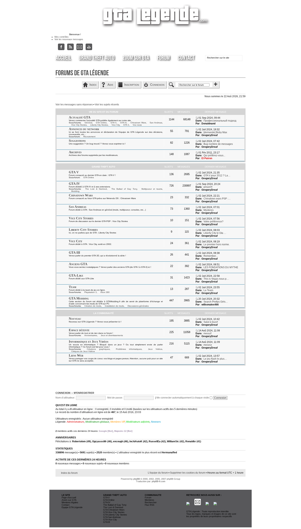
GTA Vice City (110, 519)
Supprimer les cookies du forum (187, 472)
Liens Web (76, 355)
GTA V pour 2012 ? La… (217, 175)
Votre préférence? (213, 221)
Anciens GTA (78, 264)
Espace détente (79, 330)
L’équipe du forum (158, 472)
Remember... (211, 255)
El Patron (206, 158)
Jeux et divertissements (112, 335)
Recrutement (89, 136)
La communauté (103, 313)
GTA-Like (76, 275)
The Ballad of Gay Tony (124, 189)
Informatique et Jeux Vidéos (88, 341)
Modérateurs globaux (97, 421)
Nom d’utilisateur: (65, 397)
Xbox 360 (105, 292)
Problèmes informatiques (129, 349)
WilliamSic (173, 441)
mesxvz (208, 344)
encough (118, 441)
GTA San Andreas (112, 517)
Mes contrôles (61, 37)
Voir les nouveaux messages (68, 39)
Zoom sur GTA (135, 58)
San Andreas (156, 123)
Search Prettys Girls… (216, 301)
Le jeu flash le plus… (215, 358)
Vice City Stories (79, 125)
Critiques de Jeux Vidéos (83, 351)
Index (92, 84)
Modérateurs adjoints (138, 421)
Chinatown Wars (138, 123)
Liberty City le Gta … (215, 233)
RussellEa (155, 441)
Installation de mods (114, 306)
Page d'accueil (69, 497)
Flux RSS (149, 505)
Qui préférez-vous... (214, 155)
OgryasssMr (99, 441)
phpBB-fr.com (158, 481)
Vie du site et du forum (103, 112)
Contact (186, 58)
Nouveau (75, 318)
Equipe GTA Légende (72, 507)
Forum (163, 58)
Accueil (63, 58)
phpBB (136, 479)
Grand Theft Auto (96, 58)
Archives (75, 152)
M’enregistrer (84, 393)
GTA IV (123, 123)
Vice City (116, 125)
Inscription (131, 84)
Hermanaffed (169, 452)
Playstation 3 (90, 292)
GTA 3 (126, 125)
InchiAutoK (135, 441)
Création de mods (92, 306)
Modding (75, 191)
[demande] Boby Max (215, 132)
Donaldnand (208, 123)
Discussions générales (138, 306)
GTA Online (101, 123)
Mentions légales (70, 502)
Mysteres (209, 210)
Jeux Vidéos (155, 349)
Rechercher (151, 502)
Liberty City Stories (99, 125)
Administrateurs (75, 421)
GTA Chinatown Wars (113, 510)
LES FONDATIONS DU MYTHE (221, 267)
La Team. (209, 290)
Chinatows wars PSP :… (217, 198)
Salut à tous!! (211, 322)
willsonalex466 (210, 304)
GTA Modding (79, 298)
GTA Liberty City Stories (115, 514)
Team (72, 287)
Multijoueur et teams (151, 189)
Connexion (157, 84)
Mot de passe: (115, 397)
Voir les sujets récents (107, 104)
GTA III (74, 252)
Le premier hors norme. (217, 244)
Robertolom (79, 441)
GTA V (114, 123)
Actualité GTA (80, 117)
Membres (149, 500)
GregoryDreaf (209, 135)
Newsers (156, 421)
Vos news (137, 125)
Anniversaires (90, 335)
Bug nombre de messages (218, 144)
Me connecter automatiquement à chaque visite (183, 397)
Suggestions (77, 140)
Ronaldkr (190, 441)
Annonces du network (84, 129)
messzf (207, 333)
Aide (110, 84)
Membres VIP (117, 421)
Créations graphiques (98, 349)
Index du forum (69, 473)
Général (88, 123)
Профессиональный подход (220, 120)
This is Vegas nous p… (216, 278)
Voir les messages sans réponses (74, 104)
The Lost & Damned (96, 189)
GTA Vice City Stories (113, 512)
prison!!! (208, 187)
